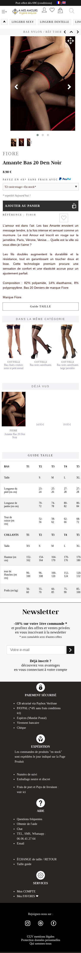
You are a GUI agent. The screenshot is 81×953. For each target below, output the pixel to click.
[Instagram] (27, 926)
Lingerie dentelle (54, 21)
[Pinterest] (40, 926)
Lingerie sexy (23, 21)
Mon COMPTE (26, 891)
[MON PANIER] (60, 15)
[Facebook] (53, 926)
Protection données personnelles (40, 940)
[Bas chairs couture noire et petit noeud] (13, 358)
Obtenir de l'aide (27, 824)
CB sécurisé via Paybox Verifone (37, 703)
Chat (19, 829)
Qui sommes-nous (40, 943)
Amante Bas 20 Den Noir (14, 436)
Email (20, 843)
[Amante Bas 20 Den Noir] (15, 409)
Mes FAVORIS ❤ (27, 896)
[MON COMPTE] (44, 13)
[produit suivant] (78, 32)
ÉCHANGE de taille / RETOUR (37, 859)
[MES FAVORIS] (52, 13)
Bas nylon (32, 31)
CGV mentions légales (40, 936)
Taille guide (24, 864)
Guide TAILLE (40, 306)
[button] (70, 40)
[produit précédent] (65, 32)
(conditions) (45, 3)
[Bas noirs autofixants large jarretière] (67, 358)
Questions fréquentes (29, 819)
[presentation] (16, 87)
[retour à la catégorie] (71, 32)
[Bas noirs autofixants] (40, 358)
